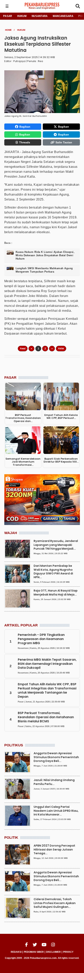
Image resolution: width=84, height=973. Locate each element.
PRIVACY (68, 952)
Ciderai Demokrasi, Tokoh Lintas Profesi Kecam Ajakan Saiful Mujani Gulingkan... (55, 903)
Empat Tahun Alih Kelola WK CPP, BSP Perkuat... (61, 416)
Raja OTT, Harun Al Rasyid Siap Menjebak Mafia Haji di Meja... (56, 592)
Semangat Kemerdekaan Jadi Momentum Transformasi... (22, 462)
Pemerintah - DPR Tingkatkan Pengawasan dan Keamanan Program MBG (41, 639)
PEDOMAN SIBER (34, 952)
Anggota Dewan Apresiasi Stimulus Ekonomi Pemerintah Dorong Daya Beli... (56, 757)
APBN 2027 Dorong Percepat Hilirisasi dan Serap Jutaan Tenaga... (54, 849)
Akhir (61, 348)
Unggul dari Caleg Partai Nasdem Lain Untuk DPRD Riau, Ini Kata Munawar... (56, 810)
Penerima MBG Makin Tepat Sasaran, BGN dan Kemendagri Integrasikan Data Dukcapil (47, 663)
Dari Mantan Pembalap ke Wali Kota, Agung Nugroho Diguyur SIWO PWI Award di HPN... (53, 571)
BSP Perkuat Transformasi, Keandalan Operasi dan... (23, 418)
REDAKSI (16, 952)
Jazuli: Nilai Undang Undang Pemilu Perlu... (54, 782)
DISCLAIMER (53, 952)
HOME (8, 30)
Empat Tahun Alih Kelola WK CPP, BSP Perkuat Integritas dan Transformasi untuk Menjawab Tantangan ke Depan (47, 690)
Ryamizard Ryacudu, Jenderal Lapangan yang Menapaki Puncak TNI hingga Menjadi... (56, 544)
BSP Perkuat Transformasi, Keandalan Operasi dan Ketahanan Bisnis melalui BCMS (46, 717)
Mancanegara (63, 16)
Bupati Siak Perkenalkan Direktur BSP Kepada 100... (61, 460)
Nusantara (40, 16)
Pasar (7, 16)
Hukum (22, 16)
